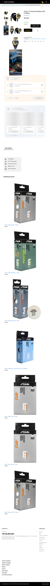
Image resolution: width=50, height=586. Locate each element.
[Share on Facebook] (27, 41)
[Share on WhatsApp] (38, 41)
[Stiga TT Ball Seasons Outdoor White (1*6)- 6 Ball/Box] (25, 347)
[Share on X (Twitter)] (30, 41)
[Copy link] (43, 41)
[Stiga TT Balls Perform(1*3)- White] (25, 299)
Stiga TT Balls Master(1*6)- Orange (12, 272)
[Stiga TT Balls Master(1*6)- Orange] (25, 251)
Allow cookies (45, 584)
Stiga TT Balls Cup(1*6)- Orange (11, 225)
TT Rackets (23, 5)
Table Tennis (17, 5)
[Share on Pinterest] (32, 41)
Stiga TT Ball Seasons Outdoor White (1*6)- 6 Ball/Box (16, 368)
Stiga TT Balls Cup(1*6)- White (11, 416)
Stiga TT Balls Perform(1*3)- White (12, 320)
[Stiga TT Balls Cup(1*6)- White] (25, 394)
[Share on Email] (40, 41)
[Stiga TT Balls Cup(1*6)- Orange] (25, 203)
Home (3, 5)
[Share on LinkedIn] (35, 41)
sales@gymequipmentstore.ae (8, 538)
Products (6, 5)
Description (8, 148)
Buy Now (28, 30)
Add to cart (35, 26)
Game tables (11, 5)
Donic (28, 15)
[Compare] (38, 30)
